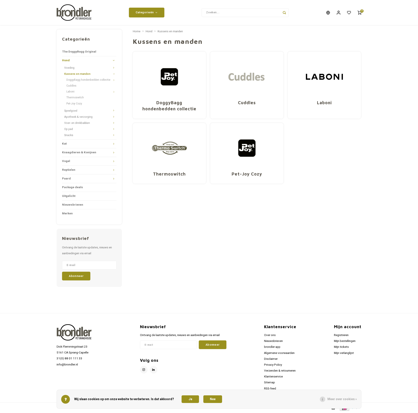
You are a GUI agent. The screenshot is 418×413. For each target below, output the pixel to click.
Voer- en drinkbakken (77, 123)
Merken (67, 213)
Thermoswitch (75, 97)
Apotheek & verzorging (78, 117)
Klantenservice (273, 376)
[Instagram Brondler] (144, 370)
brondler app (272, 347)
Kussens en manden (77, 74)
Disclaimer (271, 359)
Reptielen (68, 170)
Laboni (70, 92)
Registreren (341, 335)
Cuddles (71, 86)
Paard (66, 178)
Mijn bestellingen (345, 341)
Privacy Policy (273, 365)
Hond (66, 60)
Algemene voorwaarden (279, 353)
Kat (64, 144)
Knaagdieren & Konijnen (79, 152)
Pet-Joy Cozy (74, 104)
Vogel (66, 161)
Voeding (69, 68)
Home (136, 31)
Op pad (68, 129)
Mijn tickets (341, 347)
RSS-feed (270, 388)
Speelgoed (70, 111)
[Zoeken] (284, 12)
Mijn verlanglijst (344, 353)
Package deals (72, 187)
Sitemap (269, 382)
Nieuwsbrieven (72, 205)
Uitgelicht (68, 196)
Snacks (68, 135)
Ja (190, 399)
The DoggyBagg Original (79, 51)
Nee (213, 399)
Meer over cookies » (342, 399)
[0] (359, 12)
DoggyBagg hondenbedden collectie (88, 80)
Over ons (270, 335)
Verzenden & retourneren (280, 371)
